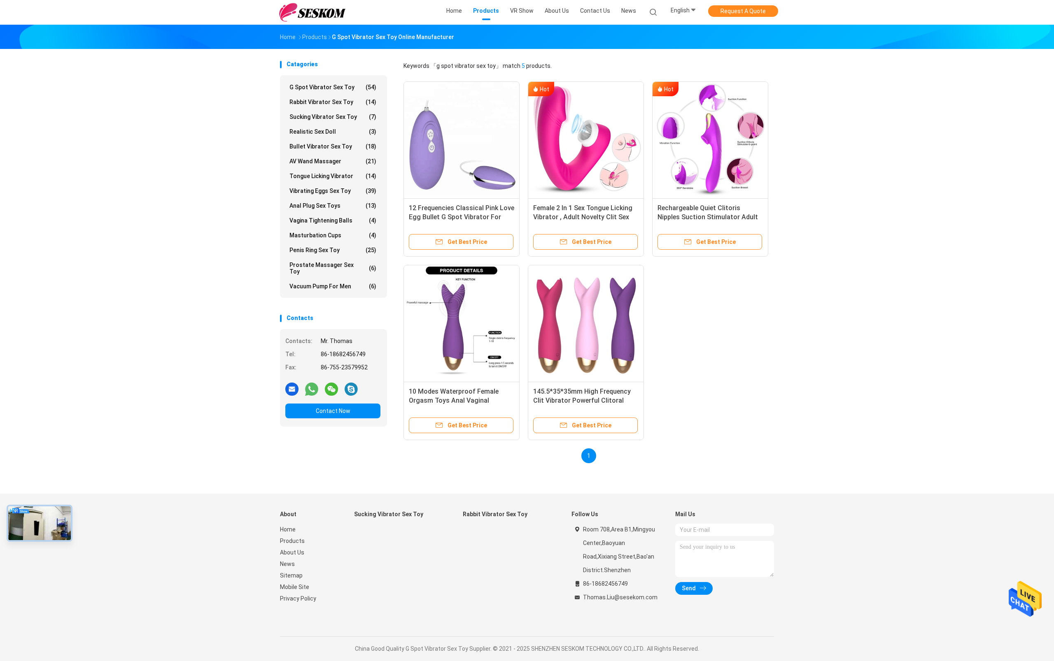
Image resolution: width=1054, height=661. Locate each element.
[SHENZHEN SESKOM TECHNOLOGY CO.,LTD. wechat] (331, 388)
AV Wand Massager (332, 161)
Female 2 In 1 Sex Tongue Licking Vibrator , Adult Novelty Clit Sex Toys (582, 217)
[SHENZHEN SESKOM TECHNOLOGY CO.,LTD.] (312, 12)
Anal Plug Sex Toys (332, 205)
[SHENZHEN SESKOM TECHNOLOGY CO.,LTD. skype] (351, 388)
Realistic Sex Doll (332, 131)
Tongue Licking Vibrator (332, 176)
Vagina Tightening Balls (332, 220)
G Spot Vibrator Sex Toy (332, 87)
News (287, 564)
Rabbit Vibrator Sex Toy (332, 102)
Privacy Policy (298, 598)
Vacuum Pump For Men (332, 286)
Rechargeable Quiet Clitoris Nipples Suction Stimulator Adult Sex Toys (708, 217)
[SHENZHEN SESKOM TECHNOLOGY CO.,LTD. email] (291, 388)
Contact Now (333, 411)
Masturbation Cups (332, 235)
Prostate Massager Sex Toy (332, 268)
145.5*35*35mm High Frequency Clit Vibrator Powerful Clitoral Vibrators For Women (582, 400)
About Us (292, 552)
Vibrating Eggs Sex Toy (332, 191)
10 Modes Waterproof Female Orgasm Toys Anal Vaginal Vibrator (454, 400)
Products (292, 541)
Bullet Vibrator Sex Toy (332, 146)
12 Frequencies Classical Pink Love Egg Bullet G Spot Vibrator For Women (461, 217)
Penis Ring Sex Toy (332, 250)
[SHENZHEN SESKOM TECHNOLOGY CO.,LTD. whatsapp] (311, 388)
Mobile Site (294, 587)
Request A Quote (743, 11)
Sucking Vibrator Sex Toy (332, 117)
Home (288, 529)
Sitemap (291, 575)
